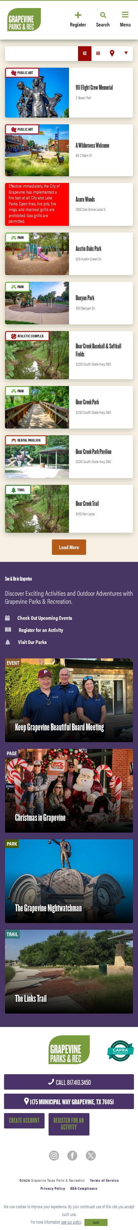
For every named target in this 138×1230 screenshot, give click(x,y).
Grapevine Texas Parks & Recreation (58, 1180)
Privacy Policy (53, 1188)
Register (78, 23)
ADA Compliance (83, 1188)
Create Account (24, 1120)
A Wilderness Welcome (92, 145)
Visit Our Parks (32, 642)
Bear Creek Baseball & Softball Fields (98, 350)
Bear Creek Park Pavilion (94, 451)
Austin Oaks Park (88, 248)
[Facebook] (72, 1156)
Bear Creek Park (87, 402)
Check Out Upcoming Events (44, 618)
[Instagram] (54, 1156)
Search (103, 23)
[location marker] (112, 53)
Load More (69, 547)
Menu (125, 23)
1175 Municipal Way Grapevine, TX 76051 (71, 1102)
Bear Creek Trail (87, 503)
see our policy (71, 1222)
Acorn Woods (85, 199)
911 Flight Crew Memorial (94, 87)
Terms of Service (104, 1180)
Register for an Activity (41, 630)
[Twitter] (91, 1156)
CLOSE (96, 1222)
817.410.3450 (73, 1083)
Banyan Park (85, 298)
